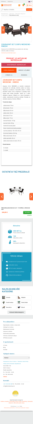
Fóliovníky (12, 401)
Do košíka (27, 212)
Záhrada (11, 13)
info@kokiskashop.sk (9, 386)
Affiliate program (7, 337)
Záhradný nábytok (20, 13)
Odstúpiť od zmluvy (8, 327)
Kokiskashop (4, 13)
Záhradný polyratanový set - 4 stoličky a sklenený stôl (15, 208)
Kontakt (5, 349)
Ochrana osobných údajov (10, 335)
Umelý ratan (4, 15)
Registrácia (10, 1)
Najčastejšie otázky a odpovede (11, 325)
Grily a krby (18, 401)
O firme (5, 345)
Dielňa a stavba (5, 401)
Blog (4, 347)
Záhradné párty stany (19, 402)
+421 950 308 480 (7, 384)
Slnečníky (24, 401)
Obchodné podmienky (9, 333)
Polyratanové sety (14, 15)
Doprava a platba (7, 331)
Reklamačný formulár (8, 329)
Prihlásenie (3, 1)
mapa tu (5, 376)
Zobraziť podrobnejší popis (8, 52)
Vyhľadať (29, 9)
